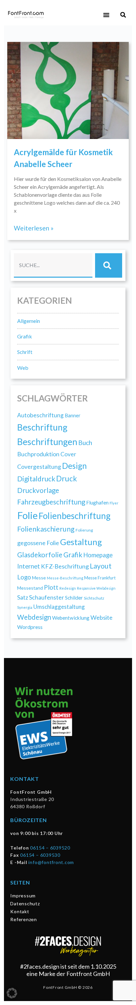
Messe (39, 577)
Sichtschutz (94, 598)
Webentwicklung (70, 618)
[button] (106, 15)
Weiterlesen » (33, 228)
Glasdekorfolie (39, 555)
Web (22, 367)
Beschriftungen (47, 441)
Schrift (24, 352)
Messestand (30, 588)
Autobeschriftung (40, 415)
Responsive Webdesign (96, 588)
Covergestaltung (39, 466)
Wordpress (30, 627)
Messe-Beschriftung (65, 578)
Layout (101, 566)
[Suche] (108, 265)
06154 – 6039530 (40, 855)
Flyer (114, 503)
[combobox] (53, 265)
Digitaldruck (36, 478)
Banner (73, 415)
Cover (68, 454)
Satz (22, 597)
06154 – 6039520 (50, 847)
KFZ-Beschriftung (65, 566)
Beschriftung (42, 427)
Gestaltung (81, 542)
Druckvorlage (38, 490)
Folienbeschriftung (75, 515)
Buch (85, 442)
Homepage (98, 555)
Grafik (24, 336)
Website (101, 617)
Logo (24, 577)
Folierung (84, 530)
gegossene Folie (38, 542)
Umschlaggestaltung (59, 606)
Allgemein (28, 321)
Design (74, 465)
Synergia (24, 607)
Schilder (74, 598)
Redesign (67, 588)
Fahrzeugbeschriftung (51, 502)
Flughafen (97, 502)
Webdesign (34, 617)
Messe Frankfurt (100, 577)
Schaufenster (46, 597)
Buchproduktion (38, 454)
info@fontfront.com (51, 862)
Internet (28, 566)
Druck (66, 478)
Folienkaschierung (46, 529)
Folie (27, 515)
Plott (51, 587)
